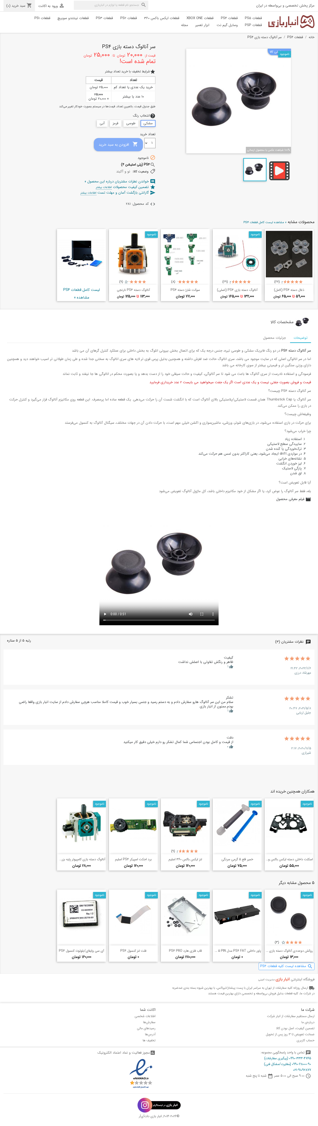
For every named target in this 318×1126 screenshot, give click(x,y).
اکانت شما (148, 1010)
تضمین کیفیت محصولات (126, 187)
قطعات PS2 (128, 18)
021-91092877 (302, 1069)
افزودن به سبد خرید (118, 144)
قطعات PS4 (229, 18)
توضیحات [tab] (301, 338)
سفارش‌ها (149, 1022)
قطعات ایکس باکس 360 (161, 18)
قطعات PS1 (42, 18)
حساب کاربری (306, 1040)
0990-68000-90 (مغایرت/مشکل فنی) (287, 1064)
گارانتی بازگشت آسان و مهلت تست (118, 192)
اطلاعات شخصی (145, 1016)
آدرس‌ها (150, 1034)
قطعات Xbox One (199, 18)
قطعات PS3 (104, 18)
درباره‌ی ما (308, 1022)
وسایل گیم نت (227, 25)
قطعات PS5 (253, 18)
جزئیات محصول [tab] (274, 338)
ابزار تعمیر (202, 25)
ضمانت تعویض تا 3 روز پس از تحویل (290, 1034)
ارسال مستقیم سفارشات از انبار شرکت (291, 1016)
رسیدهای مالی (146, 1028)
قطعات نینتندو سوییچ (73, 18)
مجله (184, 25)
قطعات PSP (253, 25)
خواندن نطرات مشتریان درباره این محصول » (120, 181)
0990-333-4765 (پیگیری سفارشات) (287, 1058)
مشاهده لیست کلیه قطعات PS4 (286, 966)
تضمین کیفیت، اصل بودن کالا (295, 1028)
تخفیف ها (149, 1040)
